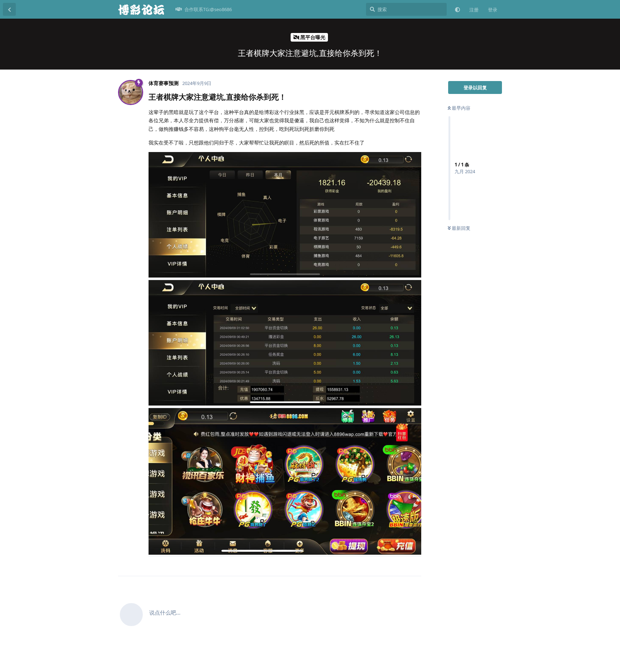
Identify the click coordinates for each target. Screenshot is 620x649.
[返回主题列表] (9, 9)
